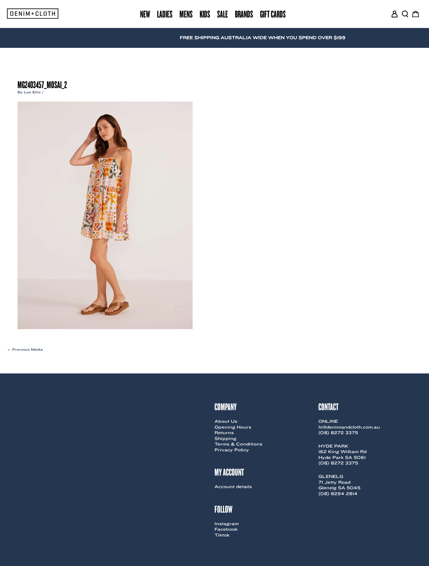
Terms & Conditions (238, 444)
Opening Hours (232, 427)
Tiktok (221, 535)
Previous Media (25, 349)
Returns (224, 432)
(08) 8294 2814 (338, 493)
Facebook (226, 529)
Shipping (225, 438)
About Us (225, 421)
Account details (233, 486)
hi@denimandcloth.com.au (349, 427)
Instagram (226, 523)
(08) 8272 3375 (338, 432)
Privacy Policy (231, 450)
